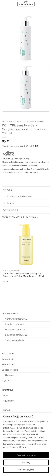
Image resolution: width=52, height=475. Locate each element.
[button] (8, 4)
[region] (26, 444)
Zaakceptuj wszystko (26, 455)
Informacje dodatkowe (19, 196)
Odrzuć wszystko (26, 470)
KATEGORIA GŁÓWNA (11, 121)
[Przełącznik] (4, 190)
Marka (10, 203)
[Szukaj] (13, 4)
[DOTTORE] (8, 153)
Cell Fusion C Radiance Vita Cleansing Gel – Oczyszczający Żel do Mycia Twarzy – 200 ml (23, 274)
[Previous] (3, 114)
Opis (9, 189)
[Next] (10, 114)
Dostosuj (26, 462)
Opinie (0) (12, 210)
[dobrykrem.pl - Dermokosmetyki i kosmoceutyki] (26, 5)
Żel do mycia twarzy (33, 121)
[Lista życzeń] (38, 4)
